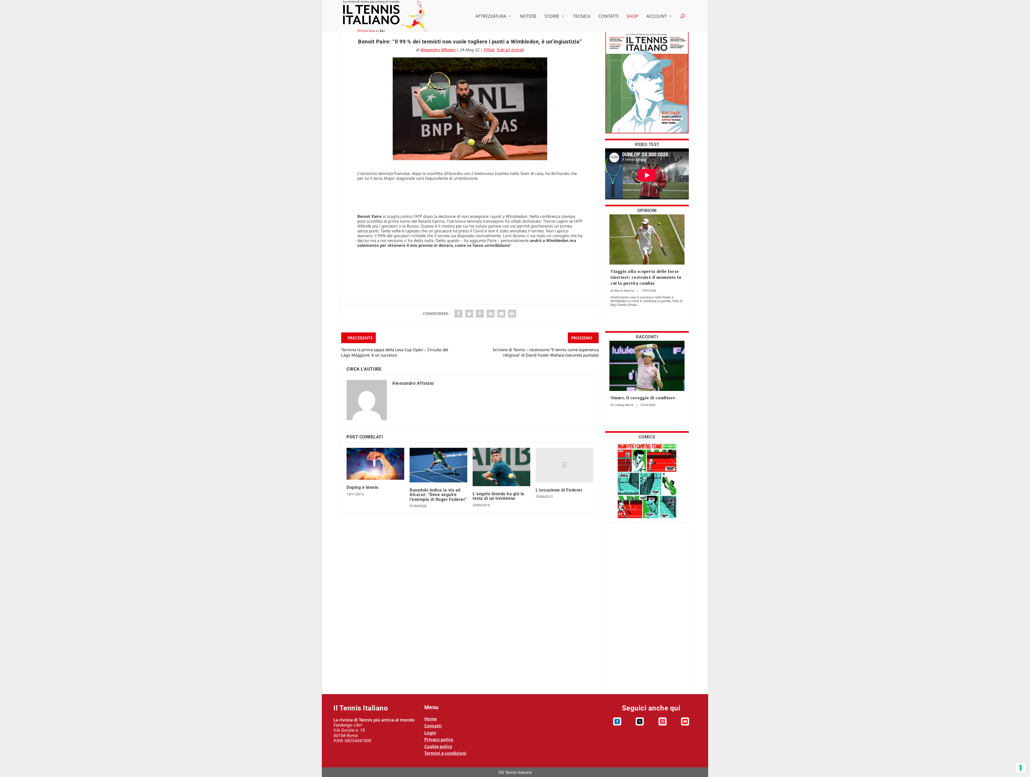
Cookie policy (438, 746)
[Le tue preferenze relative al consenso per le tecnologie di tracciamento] (1021, 768)
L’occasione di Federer (559, 490)
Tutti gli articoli (510, 49)
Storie (552, 16)
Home (430, 719)
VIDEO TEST (647, 144)
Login (430, 733)
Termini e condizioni (445, 753)
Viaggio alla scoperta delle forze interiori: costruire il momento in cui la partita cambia (645, 277)
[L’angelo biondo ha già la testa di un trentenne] (501, 467)
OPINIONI (647, 210)
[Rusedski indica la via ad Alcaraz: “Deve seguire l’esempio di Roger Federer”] (438, 465)
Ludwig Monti (624, 405)
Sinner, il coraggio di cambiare (642, 397)
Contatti (608, 16)
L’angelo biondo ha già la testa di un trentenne (498, 496)
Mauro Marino (624, 290)
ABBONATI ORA (647, 85)
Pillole (489, 49)
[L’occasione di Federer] (564, 465)
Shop (632, 16)
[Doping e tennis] (375, 464)
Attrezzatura (491, 16)
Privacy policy (438, 739)
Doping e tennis (362, 487)
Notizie (528, 16)
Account (656, 16)
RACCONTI (647, 336)
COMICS (647, 436)
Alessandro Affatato (438, 49)
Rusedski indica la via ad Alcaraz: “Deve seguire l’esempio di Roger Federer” (438, 495)
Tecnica (581, 16)
